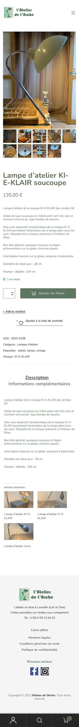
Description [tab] (37, 378)
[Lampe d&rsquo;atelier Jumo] (18, 531)
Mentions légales (39, 638)
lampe (31, 350)
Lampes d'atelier (27, 344)
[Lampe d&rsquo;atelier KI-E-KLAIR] (18, 499)
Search (39, 720)
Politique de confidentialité (39, 650)
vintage (40, 350)
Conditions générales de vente (39, 644)
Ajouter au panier (52, 293)
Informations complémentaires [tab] (39, 384)
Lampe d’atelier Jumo (17, 546)
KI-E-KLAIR (22, 357)
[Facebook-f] (34, 671)
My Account (13, 720)
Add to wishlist (15, 311)
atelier (22, 350)
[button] (71, 36)
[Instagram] (45, 671)
